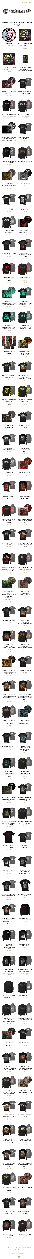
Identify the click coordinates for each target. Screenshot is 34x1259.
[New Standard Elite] (17, 11)
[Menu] (3, 2)
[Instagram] (19, 1257)
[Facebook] (15, 1257)
